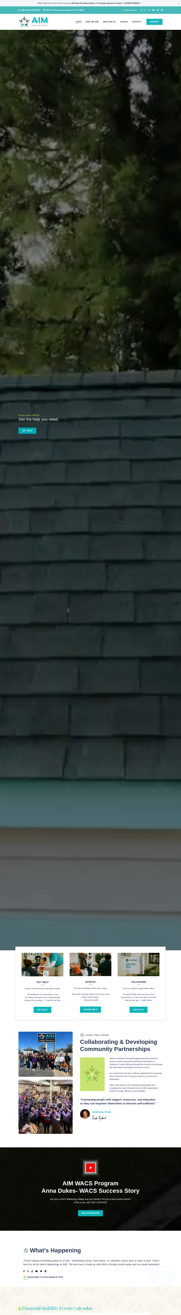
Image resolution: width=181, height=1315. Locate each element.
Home (79, 22)
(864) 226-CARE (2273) (30, 10)
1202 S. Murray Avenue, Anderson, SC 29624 (64, 10)
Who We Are (92, 22)
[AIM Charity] (33, 21)
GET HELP (42, 982)
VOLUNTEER (138, 982)
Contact (136, 22)
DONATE (90, 982)
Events (124, 22)
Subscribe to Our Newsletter (44, 1277)
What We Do (109, 22)
